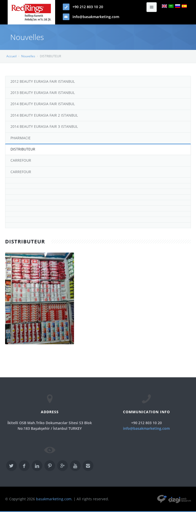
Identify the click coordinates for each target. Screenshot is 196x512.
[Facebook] (24, 465)
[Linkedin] (37, 465)
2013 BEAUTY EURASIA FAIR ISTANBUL (42, 92)
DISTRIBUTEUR (22, 149)
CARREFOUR (20, 160)
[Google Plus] (62, 465)
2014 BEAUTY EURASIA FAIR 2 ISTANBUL (44, 115)
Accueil (11, 56)
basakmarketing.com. (54, 498)
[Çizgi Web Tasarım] (174, 498)
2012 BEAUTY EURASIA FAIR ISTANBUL (42, 81)
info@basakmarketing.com (95, 16)
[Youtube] (75, 465)
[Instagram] (88, 465)
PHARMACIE (20, 137)
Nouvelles (28, 56)
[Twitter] (11, 465)
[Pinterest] (49, 465)
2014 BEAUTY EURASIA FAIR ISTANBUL (42, 103)
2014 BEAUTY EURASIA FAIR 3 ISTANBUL (44, 126)
